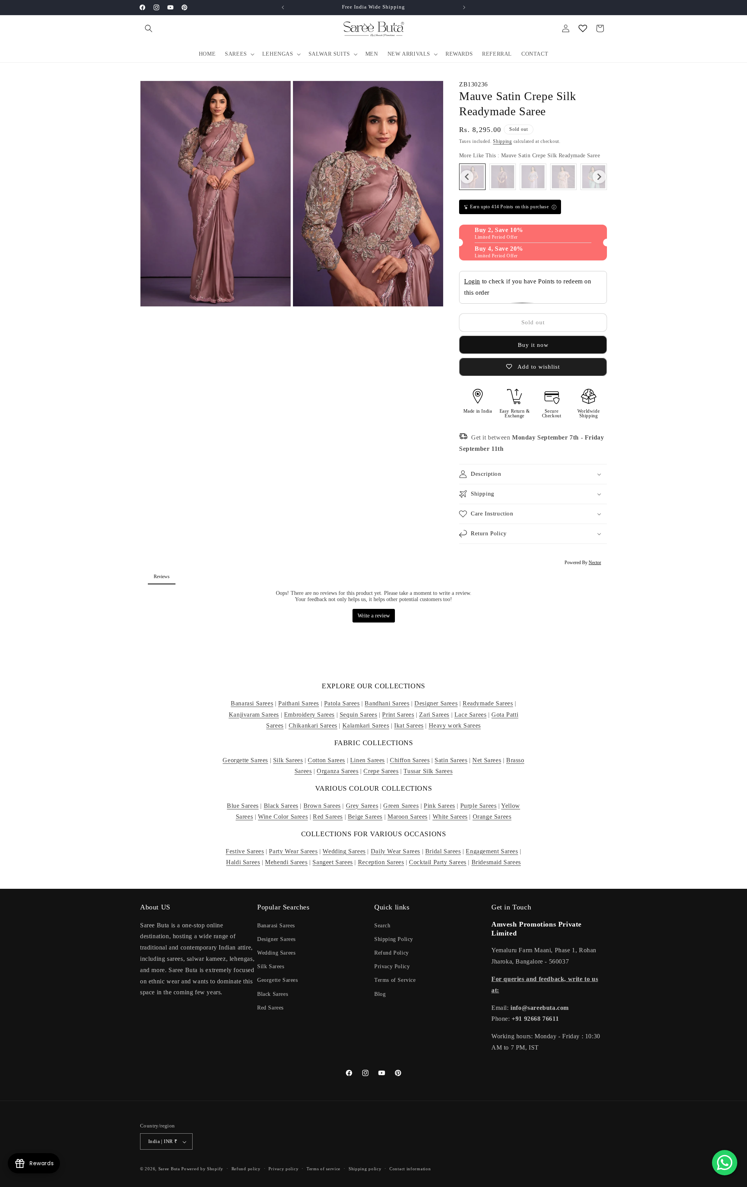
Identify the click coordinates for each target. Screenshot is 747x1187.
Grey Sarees (362, 805)
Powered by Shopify (202, 1169)
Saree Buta (169, 1169)
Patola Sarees (342, 703)
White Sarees (450, 816)
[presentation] (466, 176)
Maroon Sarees (408, 816)
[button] (148, 28)
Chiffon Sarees (410, 760)
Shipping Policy (393, 939)
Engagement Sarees (492, 851)
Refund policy (246, 1168)
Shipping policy (365, 1168)
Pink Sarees (439, 805)
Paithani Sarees (298, 703)
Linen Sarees (367, 760)
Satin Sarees (451, 760)
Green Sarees (401, 805)
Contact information (410, 1168)
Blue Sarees (243, 805)
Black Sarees (281, 805)
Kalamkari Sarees (365, 725)
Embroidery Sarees (309, 714)
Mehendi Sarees (286, 862)
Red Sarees (328, 816)
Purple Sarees (478, 805)
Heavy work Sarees (455, 725)
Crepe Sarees (380, 771)
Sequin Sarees (358, 714)
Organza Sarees (337, 771)
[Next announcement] (464, 7)
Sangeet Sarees (332, 862)
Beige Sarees (365, 816)
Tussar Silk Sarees (427, 771)
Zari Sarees (434, 714)
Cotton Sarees (326, 760)
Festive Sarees (245, 851)
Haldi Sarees (243, 862)
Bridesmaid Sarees (496, 862)
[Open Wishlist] (582, 28)
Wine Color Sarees (283, 816)
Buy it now (533, 345)
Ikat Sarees (409, 725)
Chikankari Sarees (313, 725)
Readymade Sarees (488, 703)
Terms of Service (395, 980)
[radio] (502, 177)
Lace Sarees (470, 714)
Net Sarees (486, 760)
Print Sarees (398, 714)
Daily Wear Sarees (395, 851)
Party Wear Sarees (293, 851)
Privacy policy (283, 1168)
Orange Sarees (492, 816)
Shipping (502, 141)
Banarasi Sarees (252, 703)
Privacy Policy (392, 966)
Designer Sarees (436, 703)
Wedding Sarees (344, 851)
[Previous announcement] (282, 7)
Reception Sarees (381, 862)
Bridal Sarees (443, 851)
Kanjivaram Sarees (254, 714)
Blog (380, 994)
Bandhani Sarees (387, 703)
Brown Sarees (322, 805)
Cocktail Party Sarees (437, 862)
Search (382, 925)
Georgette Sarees (245, 760)
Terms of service (323, 1168)
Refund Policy (391, 952)
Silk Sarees (288, 760)
